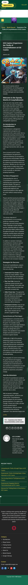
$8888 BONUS (8, 5)
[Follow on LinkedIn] (14, 568)
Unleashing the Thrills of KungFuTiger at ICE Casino (13, 469)
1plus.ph (3, 8)
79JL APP (24, 5)
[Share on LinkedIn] (21, 428)
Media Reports (11, 27)
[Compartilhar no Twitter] (12, 428)
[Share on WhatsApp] (7, 428)
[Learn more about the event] (14, 13)
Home (3, 27)
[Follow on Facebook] (2, 568)
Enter (5, 2)
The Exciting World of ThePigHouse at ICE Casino (13, 479)
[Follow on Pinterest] (11, 568)
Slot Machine (6, 539)
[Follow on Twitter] (5, 568)
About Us (5, 550)
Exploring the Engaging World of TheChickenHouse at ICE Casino (10, 484)
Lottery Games (7, 547)
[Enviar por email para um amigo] (15, 428)
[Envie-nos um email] (8, 568)
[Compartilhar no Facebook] (9, 428)
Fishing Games (7, 545)
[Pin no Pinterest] (18, 428)
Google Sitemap (7, 556)
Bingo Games (6, 542)
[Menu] (2, 20)
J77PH (5, 415)
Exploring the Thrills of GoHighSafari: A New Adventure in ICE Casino (13, 474)
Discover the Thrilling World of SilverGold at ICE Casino (13, 489)
